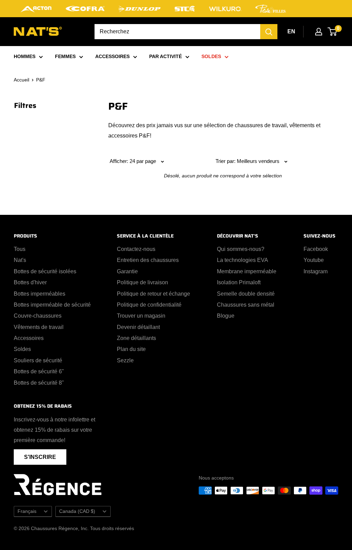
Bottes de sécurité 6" (39, 371)
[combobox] (177, 31)
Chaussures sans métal (245, 305)
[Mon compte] (318, 31)
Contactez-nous (136, 249)
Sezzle (125, 360)
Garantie (127, 271)
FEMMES (65, 56)
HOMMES (24, 56)
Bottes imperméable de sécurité (52, 305)
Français (27, 511)
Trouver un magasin (141, 316)
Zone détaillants (136, 338)
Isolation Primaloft (239, 282)
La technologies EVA (242, 260)
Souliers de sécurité (38, 360)
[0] (332, 32)
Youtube (314, 260)
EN (291, 31)
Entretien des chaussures (148, 260)
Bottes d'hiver (30, 282)
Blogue (225, 316)
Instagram (316, 271)
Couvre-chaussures (38, 316)
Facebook (316, 249)
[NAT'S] (38, 32)
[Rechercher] (268, 31)
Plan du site (131, 349)
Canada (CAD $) (77, 511)
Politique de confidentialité (149, 305)
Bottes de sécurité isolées (45, 271)
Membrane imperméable (246, 271)
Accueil (21, 79)
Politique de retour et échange (153, 294)
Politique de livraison (142, 282)
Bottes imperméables (39, 294)
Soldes (22, 349)
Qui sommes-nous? (240, 249)
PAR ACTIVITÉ (165, 56)
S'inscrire (40, 457)
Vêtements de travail (39, 327)
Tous (19, 249)
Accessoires (29, 338)
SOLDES (211, 56)
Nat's (20, 260)
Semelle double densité (246, 294)
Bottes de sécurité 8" (39, 383)
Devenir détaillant (138, 327)
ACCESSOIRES (112, 56)
